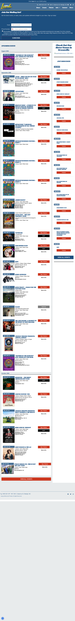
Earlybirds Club (62, 208)
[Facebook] (68, 5)
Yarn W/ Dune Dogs (62, 130)
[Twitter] (71, 5)
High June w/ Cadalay (63, 94)
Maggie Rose (60, 106)
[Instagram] (73, 5)
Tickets (51, 7)
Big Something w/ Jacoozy (62, 155)
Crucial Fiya (60, 118)
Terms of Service (22, 35)
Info (57, 7)
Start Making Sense (62, 82)
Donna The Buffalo (62, 70)
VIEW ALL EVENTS (26, 479)
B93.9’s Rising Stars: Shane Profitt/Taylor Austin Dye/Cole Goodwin (63, 233)
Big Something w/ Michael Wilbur (62, 168)
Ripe (58, 247)
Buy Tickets (44, 55)
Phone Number (5, 29)
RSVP (43, 79)
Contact (64, 7)
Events (44, 7)
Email (8, 25)
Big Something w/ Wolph (62, 182)
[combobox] (13, 29)
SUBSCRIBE (16, 38)
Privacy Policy (33, 35)
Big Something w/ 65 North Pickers (63, 195)
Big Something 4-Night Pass (63, 142)
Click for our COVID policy (37, 1)
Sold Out (44, 306)
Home (38, 7)
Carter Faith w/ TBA (62, 220)
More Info (43, 58)
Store (71, 7)
